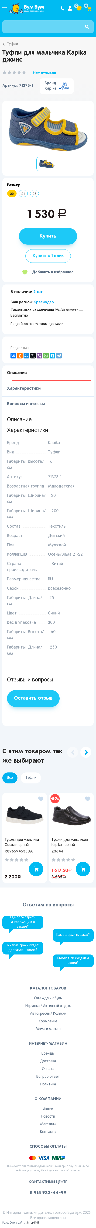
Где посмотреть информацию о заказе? (22, 922)
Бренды (48, 1053)
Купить (48, 236)
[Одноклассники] (20, 355)
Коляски (59, 1013)
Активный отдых (57, 1006)
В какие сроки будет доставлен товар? (23, 948)
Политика (48, 1084)
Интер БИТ (32, 1222)
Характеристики (24, 388)
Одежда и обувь (48, 998)
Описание (17, 373)
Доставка (48, 1061)
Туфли (12, 44)
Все (10, 777)
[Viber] (39, 355)
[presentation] (72, 752)
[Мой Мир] (26, 355)
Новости (48, 1116)
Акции (48, 1109)
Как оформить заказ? (73, 935)
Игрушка (32, 1006)
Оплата (48, 1069)
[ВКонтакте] (13, 355)
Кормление (48, 1021)
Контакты (48, 1132)
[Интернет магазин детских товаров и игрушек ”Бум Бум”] (26, 8)
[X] (33, 355)
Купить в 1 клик (48, 256)
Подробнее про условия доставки (36, 324)
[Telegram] (59, 355)
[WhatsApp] (46, 355)
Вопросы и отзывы (26, 404)
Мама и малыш (48, 1029)
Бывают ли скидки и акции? (73, 961)
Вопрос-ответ (48, 1076)
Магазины (48, 1124)
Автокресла (40, 1013)
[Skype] (52, 355)
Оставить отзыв (33, 698)
